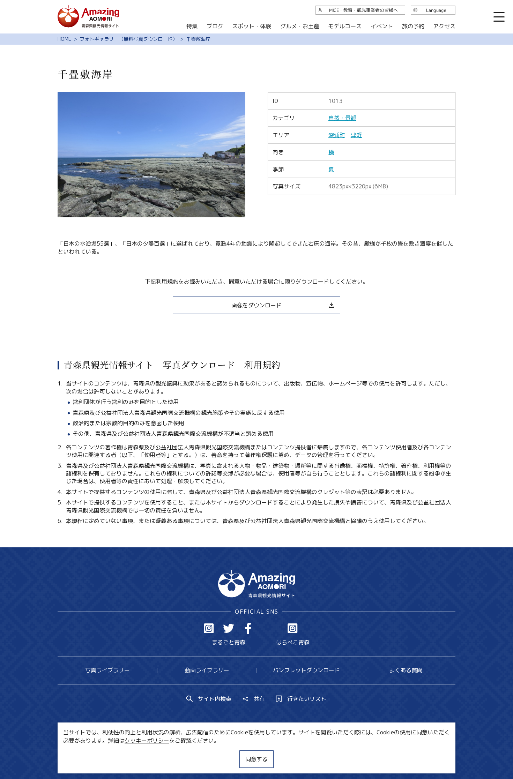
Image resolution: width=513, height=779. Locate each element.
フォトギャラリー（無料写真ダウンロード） (128, 39)
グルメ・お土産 (299, 26)
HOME (64, 39)
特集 (192, 26)
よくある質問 (406, 670)
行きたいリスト (306, 699)
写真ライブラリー (107, 670)
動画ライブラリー (207, 670)
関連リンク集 (330, 753)
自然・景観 (342, 118)
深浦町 (336, 135)
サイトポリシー (282, 753)
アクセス (444, 26)
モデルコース (345, 26)
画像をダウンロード (256, 305)
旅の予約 (413, 26)
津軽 (356, 135)
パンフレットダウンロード (306, 670)
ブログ (214, 26)
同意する (256, 759)
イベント (382, 26)
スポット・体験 (251, 26)
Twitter (228, 628)
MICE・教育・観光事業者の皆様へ (209, 753)
